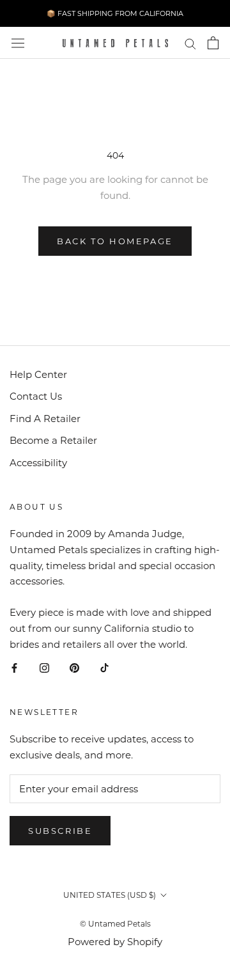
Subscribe (60, 831)
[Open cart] (213, 42)
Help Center (38, 374)
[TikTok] (104, 667)
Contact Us (36, 396)
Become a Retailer (53, 440)
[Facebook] (14, 667)
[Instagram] (44, 667)
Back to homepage (115, 241)
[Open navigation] (18, 43)
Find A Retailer (45, 418)
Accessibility (38, 463)
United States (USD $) (109, 895)
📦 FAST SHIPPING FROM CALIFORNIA (115, 13)
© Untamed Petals (115, 924)
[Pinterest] (74, 667)
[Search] (190, 43)
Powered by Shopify (115, 942)
